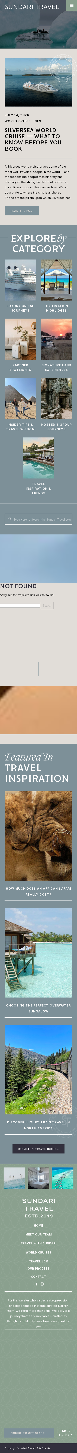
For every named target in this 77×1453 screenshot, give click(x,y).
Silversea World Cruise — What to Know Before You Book (33, 139)
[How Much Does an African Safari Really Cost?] (38, 836)
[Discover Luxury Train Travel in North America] (38, 1069)
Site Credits (43, 1448)
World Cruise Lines (23, 121)
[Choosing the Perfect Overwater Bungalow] (38, 953)
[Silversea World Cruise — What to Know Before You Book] (38, 82)
